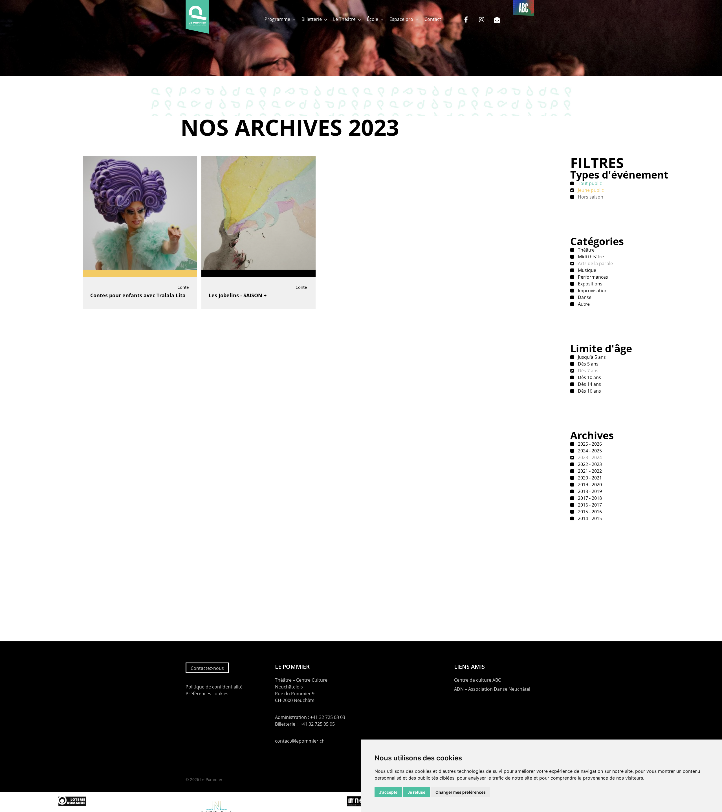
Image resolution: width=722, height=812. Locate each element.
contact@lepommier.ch (300, 741)
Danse (584, 297)
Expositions (589, 284)
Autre (583, 304)
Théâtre (586, 250)
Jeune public (590, 190)
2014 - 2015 (589, 518)
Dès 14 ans (589, 384)
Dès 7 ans (587, 371)
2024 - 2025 (589, 451)
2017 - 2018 (589, 498)
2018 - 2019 (589, 491)
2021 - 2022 (589, 471)
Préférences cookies (207, 693)
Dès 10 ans (589, 377)
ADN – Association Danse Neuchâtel (492, 689)
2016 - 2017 (589, 505)
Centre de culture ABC (477, 680)
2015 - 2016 (589, 512)
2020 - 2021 (589, 478)
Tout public (589, 183)
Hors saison (590, 197)
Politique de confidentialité (214, 687)
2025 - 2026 (589, 444)
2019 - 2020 (589, 484)
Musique (586, 270)
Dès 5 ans (587, 364)
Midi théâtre (590, 257)
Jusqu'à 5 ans (591, 357)
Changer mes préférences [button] (460, 792)
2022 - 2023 (589, 464)
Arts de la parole (595, 263)
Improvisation (592, 290)
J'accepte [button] (388, 792)
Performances (592, 277)
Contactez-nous (207, 668)
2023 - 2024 (589, 457)
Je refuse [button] (416, 792)
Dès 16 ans (589, 391)
